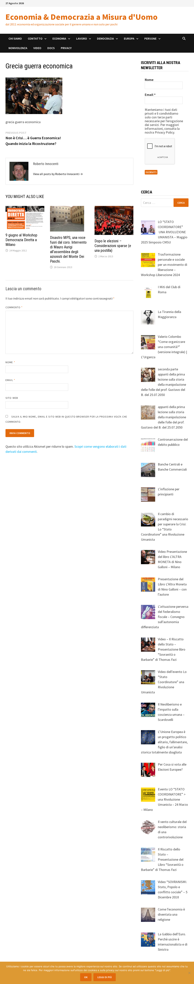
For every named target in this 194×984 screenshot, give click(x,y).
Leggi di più (104, 977)
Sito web (11, 398)
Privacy (66, 48)
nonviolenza (18, 48)
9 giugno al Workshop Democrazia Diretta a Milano (21, 240)
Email (10, 380)
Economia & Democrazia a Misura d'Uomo (81, 17)
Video (37, 48)
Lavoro (81, 38)
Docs (51, 48)
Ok (86, 977)
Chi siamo (15, 38)
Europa (129, 38)
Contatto (35, 38)
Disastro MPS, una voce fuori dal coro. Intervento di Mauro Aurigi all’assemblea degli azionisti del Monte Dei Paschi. (68, 249)
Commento (14, 307)
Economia (59, 38)
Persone (150, 38)
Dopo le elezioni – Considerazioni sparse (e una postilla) (113, 246)
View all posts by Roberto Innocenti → (58, 174)
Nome (10, 362)
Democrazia (105, 38)
